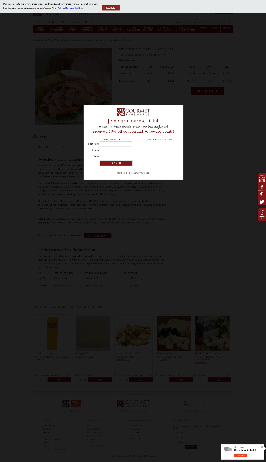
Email (96, 156)
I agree (110, 8)
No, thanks (252, 455)
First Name (93, 143)
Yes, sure (240, 455)
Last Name (94, 150)
